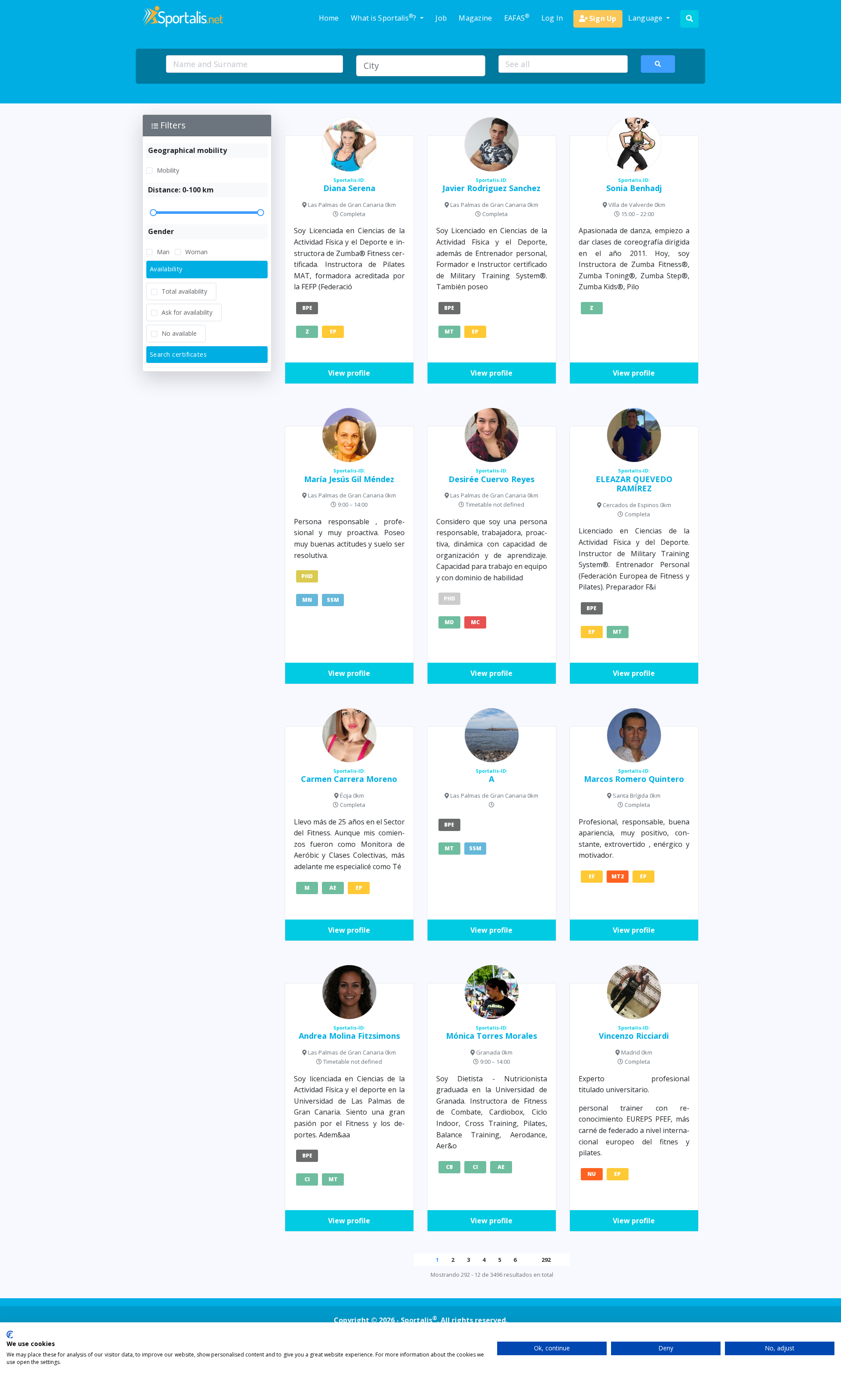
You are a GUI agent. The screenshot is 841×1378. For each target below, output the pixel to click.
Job (441, 18)
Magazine (475, 18)
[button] (207, 125)
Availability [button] (166, 269)
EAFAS (517, 17)
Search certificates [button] (178, 354)
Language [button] (646, 18)
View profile (349, 373)
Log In (552, 18)
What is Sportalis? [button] (384, 17)
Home (329, 18)
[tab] (207, 269)
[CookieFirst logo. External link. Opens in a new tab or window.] (10, 1335)
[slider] (207, 212)
